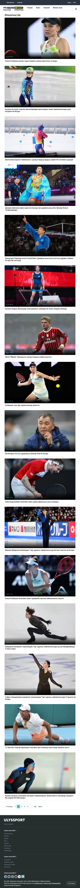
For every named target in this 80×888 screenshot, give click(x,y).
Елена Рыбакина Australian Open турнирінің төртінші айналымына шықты (34, 598)
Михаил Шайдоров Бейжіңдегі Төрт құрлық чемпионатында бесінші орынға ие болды (39, 550)
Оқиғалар (7, 10)
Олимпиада (19, 10)
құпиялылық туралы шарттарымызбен (47, 883)
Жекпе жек (57, 8)
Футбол (20, 8)
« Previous (9, 806)
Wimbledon (10, 2)
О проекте (7, 859)
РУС (74, 2)
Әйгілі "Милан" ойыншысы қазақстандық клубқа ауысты (28, 357)
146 (35, 806)
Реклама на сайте (9, 864)
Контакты (7, 867)
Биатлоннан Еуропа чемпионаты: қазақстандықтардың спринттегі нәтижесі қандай (39, 160)
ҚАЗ (69, 2)
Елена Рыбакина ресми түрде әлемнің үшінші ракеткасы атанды (31, 61)
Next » (41, 806)
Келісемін (71, 883)
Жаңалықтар (8, 8)
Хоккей (46, 8)
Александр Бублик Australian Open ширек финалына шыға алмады (32, 502)
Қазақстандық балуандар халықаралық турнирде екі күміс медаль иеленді (36, 309)
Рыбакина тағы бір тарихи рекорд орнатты (22, 405)
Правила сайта (9, 862)
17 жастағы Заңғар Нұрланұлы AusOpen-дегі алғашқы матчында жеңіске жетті (37, 748)
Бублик (19, 2)
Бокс (38, 8)
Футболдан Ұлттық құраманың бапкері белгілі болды (26, 454)
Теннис (30, 8)
